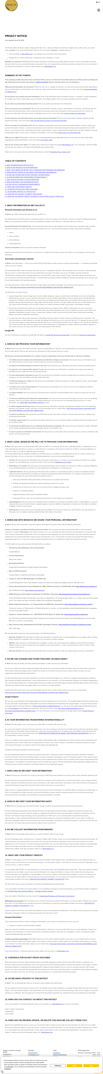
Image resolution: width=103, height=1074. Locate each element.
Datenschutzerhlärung (60, 1055)
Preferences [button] (7, 1069)
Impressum (56, 1053)
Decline (74, 1065)
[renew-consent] (2, 1071)
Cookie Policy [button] (9, 1066)
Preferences (58, 1065)
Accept (91, 1065)
